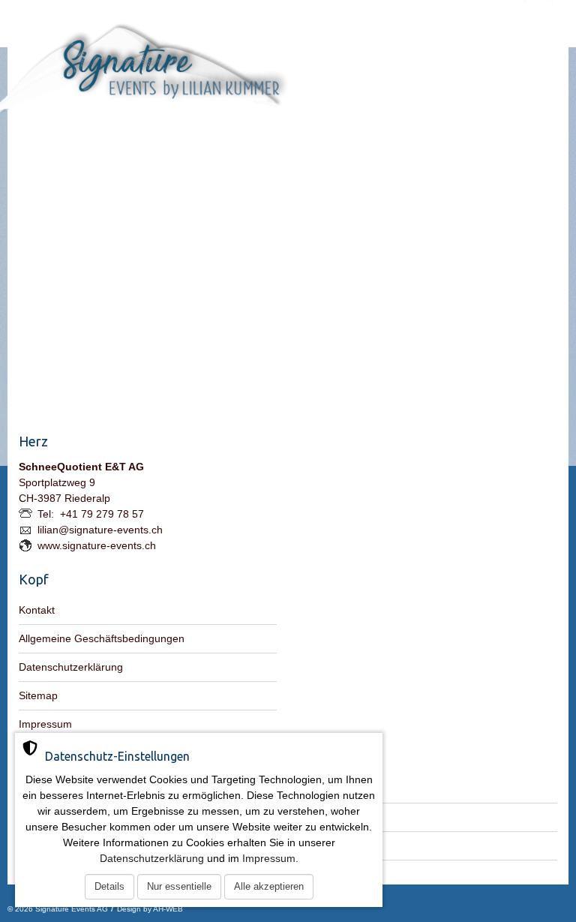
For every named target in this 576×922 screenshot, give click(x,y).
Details (109, 886)
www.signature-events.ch (97, 545)
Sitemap (38, 695)
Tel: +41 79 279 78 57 (91, 514)
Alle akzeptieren (269, 886)
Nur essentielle (179, 886)
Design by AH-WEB (150, 909)
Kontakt (37, 610)
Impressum (45, 724)
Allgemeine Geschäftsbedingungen (101, 638)
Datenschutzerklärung (71, 667)
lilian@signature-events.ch (100, 530)
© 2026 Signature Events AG (58, 909)
